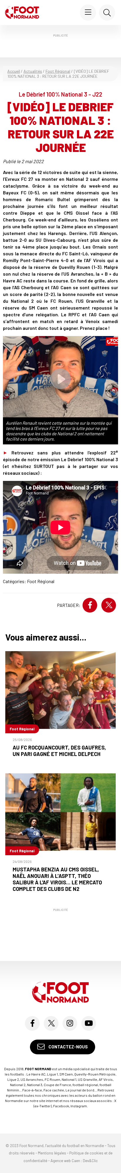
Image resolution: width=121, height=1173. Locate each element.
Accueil (13, 71)
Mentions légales (52, 1153)
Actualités (32, 71)
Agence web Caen (65, 1160)
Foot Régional (58, 71)
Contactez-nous (68, 1046)
